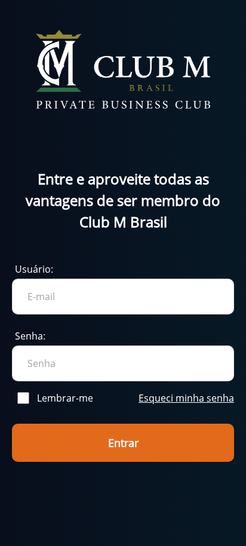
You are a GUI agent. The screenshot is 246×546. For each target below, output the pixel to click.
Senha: (30, 336)
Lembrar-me (65, 398)
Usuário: (34, 269)
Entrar (123, 443)
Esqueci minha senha (186, 398)
